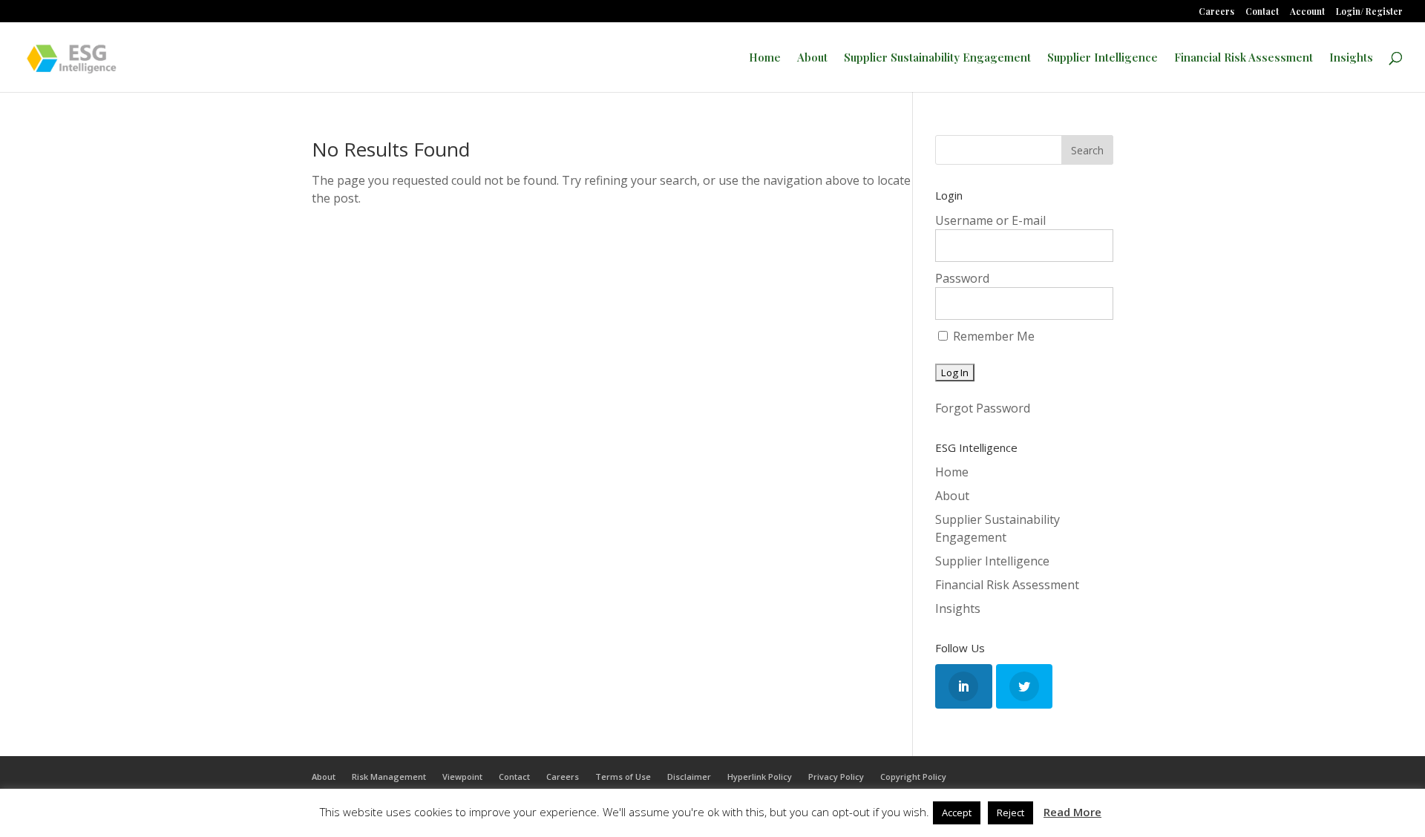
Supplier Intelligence (1102, 58)
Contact (1262, 12)
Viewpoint (462, 776)
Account (1307, 12)
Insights (1351, 58)
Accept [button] (957, 812)
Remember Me (992, 336)
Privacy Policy (836, 776)
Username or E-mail (990, 220)
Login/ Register (1369, 12)
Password (962, 278)
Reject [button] (1010, 812)
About (812, 58)
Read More (1072, 811)
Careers (1216, 12)
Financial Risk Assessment (1243, 58)
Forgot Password (982, 408)
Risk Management (389, 776)
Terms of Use (623, 776)
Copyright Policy (913, 776)
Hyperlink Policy (759, 776)
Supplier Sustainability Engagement (937, 58)
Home (765, 58)
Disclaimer (689, 776)
